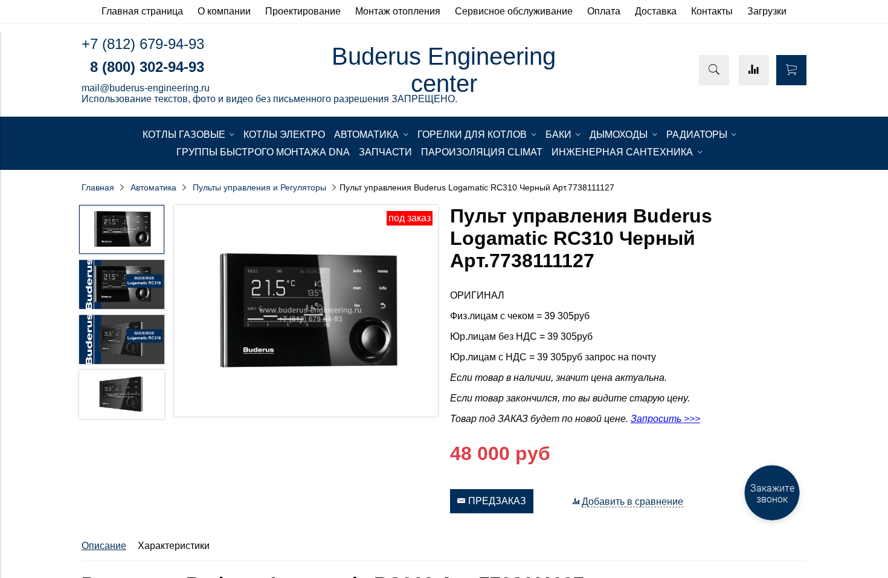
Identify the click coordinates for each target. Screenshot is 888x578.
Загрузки (767, 11)
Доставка (656, 11)
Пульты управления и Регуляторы (259, 187)
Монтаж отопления (397, 11)
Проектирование (303, 11)
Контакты (712, 11)
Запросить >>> (665, 419)
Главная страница (142, 11)
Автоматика (153, 187)
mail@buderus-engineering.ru (146, 88)
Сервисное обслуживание (514, 11)
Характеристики (174, 546)
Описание (104, 546)
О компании (224, 11)
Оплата (603, 11)
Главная (98, 187)
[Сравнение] (754, 70)
